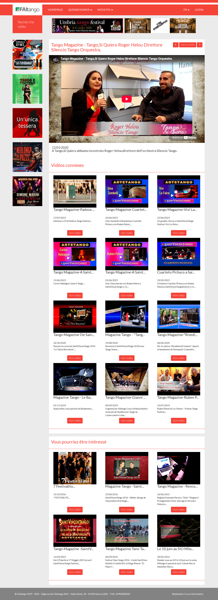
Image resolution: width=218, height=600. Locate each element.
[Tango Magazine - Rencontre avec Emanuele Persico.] (178, 468)
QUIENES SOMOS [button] (79, 9)
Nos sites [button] (104, 9)
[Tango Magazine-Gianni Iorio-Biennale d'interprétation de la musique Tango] (126, 379)
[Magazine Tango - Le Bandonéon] (74, 379)
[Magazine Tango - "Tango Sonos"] (126, 317)
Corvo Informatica (193, 593)
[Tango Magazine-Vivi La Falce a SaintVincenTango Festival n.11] (178, 191)
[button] (74, 191)
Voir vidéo (75, 232)
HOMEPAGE (56, 9)
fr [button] (185, 9)
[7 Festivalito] (74, 468)
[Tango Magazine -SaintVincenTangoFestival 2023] (74, 531)
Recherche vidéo (26, 24)
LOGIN (199, 9)
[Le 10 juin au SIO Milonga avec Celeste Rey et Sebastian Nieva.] (178, 531)
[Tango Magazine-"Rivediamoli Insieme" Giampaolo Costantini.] (178, 317)
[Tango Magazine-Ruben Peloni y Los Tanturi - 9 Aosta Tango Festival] (178, 379)
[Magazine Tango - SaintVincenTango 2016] (126, 468)
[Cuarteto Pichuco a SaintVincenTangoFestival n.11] (178, 254)
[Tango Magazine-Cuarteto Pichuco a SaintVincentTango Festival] (126, 191)
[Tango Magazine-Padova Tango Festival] (74, 191)
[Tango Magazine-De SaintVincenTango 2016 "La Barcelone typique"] (74, 317)
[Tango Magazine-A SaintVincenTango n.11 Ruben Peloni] (126, 254)
